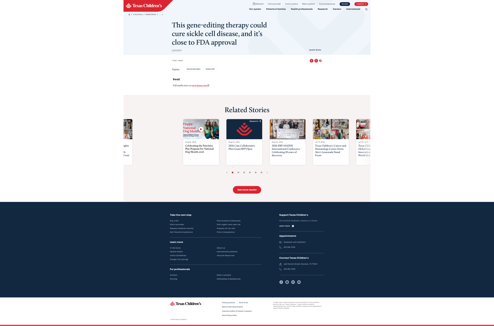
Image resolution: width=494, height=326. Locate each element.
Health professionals (302, 9)
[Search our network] (366, 9)
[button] (320, 60)
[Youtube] (299, 282)
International (353, 9)
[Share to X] (316, 61)
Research (323, 9)
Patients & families (276, 9)
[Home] (129, 14)
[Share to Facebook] (311, 61)
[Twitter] (293, 282)
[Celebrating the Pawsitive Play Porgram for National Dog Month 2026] (201, 129)
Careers (337, 9)
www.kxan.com (199, 85)
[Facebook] (281, 282)
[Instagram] (287, 282)
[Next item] (266, 172)
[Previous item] (228, 172)
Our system (255, 9)
